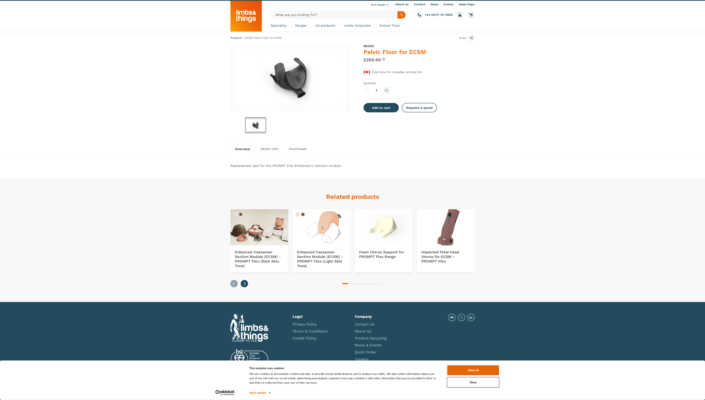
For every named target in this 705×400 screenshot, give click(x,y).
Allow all (473, 370)
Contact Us (365, 324)
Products (236, 37)
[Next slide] (244, 283)
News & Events (368, 345)
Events (449, 4)
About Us (402, 4)
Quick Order (365, 352)
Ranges (301, 25)
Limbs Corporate (357, 25)
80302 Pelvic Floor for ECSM (263, 37)
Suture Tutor (389, 25)
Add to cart (381, 108)
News (435, 4)
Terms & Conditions (310, 331)
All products (325, 25)
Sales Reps (467, 4)
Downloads (298, 149)
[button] (255, 125)
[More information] (383, 59)
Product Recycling (371, 338)
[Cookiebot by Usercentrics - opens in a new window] (225, 393)
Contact (419, 4)
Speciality (278, 25)
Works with (270, 149)
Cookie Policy (304, 338)
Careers (362, 359)
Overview (242, 149)
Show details (257, 392)
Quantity (370, 83)
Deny (473, 382)
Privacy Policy (305, 324)
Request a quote (419, 108)
